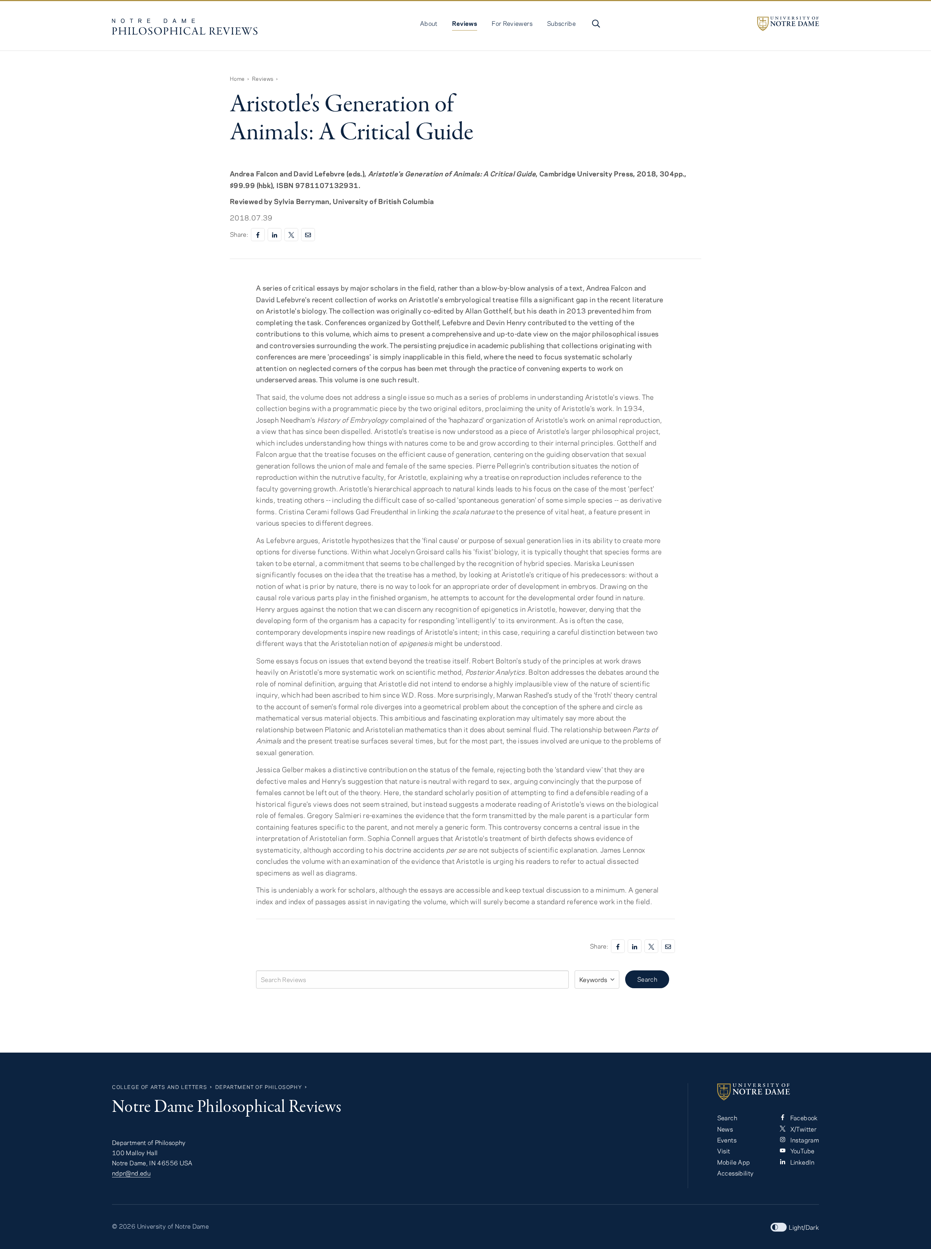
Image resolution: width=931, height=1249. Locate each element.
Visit (723, 1151)
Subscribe (561, 23)
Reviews (465, 23)
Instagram (803, 1140)
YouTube (801, 1151)
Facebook (803, 1118)
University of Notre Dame (173, 1226)
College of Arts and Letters (159, 1087)
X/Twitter (802, 1129)
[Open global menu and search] (595, 23)
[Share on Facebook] (258, 235)
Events (726, 1140)
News (725, 1129)
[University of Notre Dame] (788, 23)
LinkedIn (801, 1162)
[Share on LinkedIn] (274, 235)
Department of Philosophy (258, 1087)
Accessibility (735, 1173)
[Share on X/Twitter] (291, 235)
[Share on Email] (308, 235)
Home (237, 78)
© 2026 (123, 1226)
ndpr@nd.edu (131, 1173)
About (428, 23)
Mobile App (733, 1162)
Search (647, 979)
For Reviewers (512, 23)
